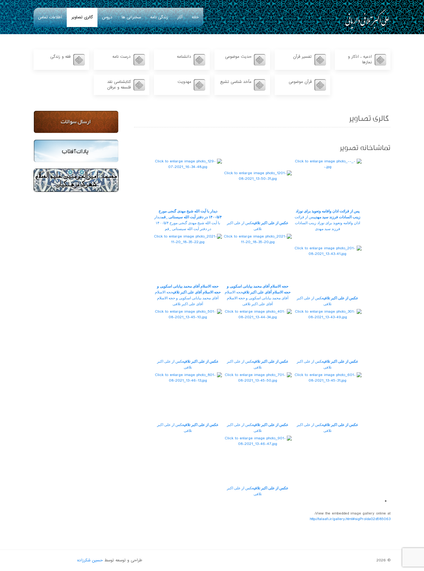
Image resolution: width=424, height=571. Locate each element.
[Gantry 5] (367, 18)
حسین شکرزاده (90, 560)
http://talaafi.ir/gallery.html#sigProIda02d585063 (350, 519)
